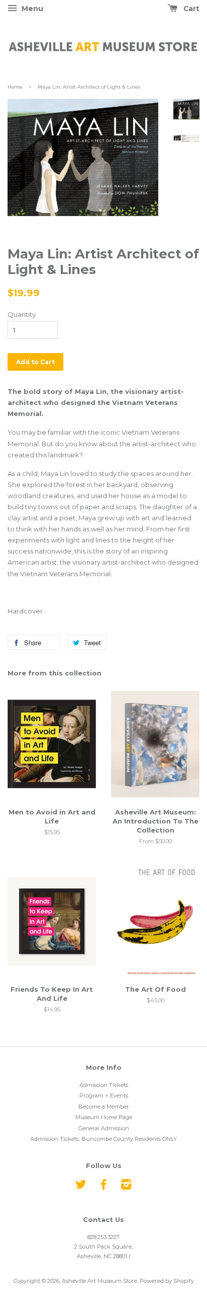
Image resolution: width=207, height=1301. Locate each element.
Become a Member (103, 1106)
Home (15, 87)
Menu (31, 8)
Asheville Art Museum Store (99, 1280)
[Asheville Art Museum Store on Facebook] (103, 1186)
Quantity (22, 314)
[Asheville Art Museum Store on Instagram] (126, 1186)
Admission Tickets (103, 1084)
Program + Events (103, 1095)
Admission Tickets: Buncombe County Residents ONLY (103, 1138)
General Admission (103, 1128)
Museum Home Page (103, 1117)
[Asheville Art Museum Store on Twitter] (80, 1186)
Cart (190, 8)
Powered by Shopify (167, 1280)
